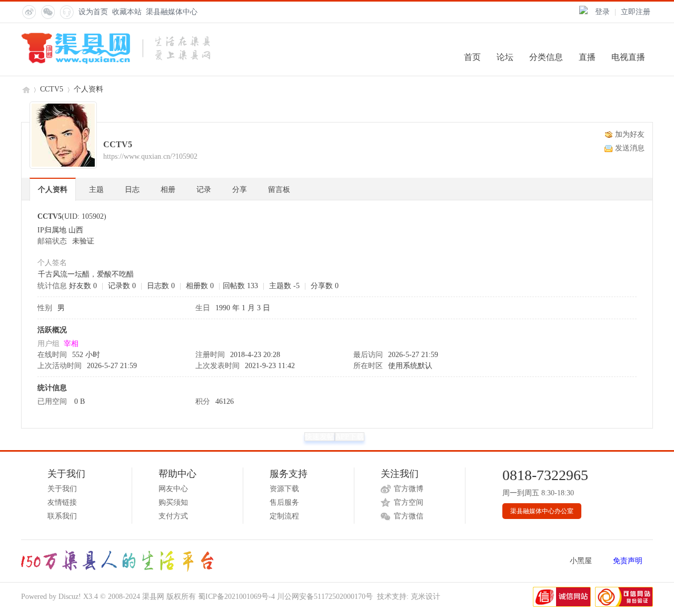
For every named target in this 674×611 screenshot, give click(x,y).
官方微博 (408, 489)
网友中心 (173, 489)
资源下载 (284, 489)
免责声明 (627, 561)
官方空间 (408, 502)
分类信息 (546, 57)
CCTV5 (51, 89)
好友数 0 (83, 286)
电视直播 (628, 57)
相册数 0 (200, 286)
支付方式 (173, 516)
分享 (239, 190)
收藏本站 (127, 12)
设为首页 (93, 12)
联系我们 (62, 516)
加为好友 (630, 134)
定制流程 (284, 516)
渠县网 (25, 89)
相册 (168, 190)
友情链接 (62, 502)
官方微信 (408, 516)
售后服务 (284, 502)
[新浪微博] (28, 11)
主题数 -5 (284, 286)
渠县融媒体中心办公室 (541, 511)
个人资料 (52, 190)
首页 (472, 57)
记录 (203, 190)
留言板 (279, 190)
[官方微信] (47, 11)
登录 (602, 12)
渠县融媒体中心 (171, 12)
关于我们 (62, 489)
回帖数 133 (240, 286)
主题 (96, 190)
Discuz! (69, 596)
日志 (132, 190)
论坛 (505, 57)
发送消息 (630, 148)
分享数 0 (325, 286)
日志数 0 (161, 286)
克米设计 (425, 596)
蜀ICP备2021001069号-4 (236, 596)
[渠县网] (115, 62)
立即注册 (635, 12)
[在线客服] (66, 11)
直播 (587, 57)
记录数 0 (122, 286)
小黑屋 (581, 561)
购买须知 (173, 502)
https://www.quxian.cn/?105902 (150, 156)
